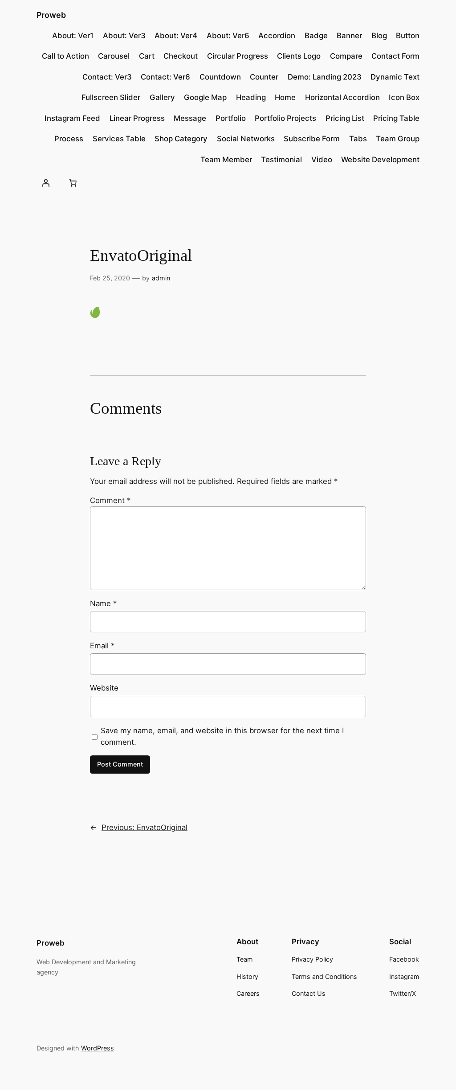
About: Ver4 (176, 35)
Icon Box (404, 97)
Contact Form (395, 56)
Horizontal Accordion (342, 97)
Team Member (226, 159)
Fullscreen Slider (110, 97)
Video (321, 159)
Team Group (397, 138)
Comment (110, 500)
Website (104, 687)
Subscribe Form (312, 138)
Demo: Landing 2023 (325, 76)
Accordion (276, 35)
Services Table (119, 138)
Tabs (358, 138)
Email (102, 645)
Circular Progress (237, 56)
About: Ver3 (124, 35)
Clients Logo (299, 56)
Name (103, 603)
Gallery (162, 97)
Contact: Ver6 (165, 76)
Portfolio (231, 118)
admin (161, 278)
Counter (264, 76)
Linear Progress (137, 118)
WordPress (97, 1048)
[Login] (46, 183)
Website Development (380, 159)
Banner (349, 35)
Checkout (180, 56)
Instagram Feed (72, 118)
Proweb (51, 15)
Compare (346, 56)
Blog (379, 35)
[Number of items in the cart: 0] (73, 183)
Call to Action (65, 56)
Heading (251, 97)
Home (285, 97)
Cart (147, 56)
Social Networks (246, 138)
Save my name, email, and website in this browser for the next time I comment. (222, 736)
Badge (316, 35)
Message (190, 118)
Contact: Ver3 (107, 76)
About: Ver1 (73, 35)
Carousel (114, 56)
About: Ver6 (228, 35)
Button (407, 35)
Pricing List (345, 118)
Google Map (205, 97)
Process (68, 138)
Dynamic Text (394, 76)
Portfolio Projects (285, 118)
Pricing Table (396, 118)
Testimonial (281, 159)
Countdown (220, 76)
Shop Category (181, 138)
